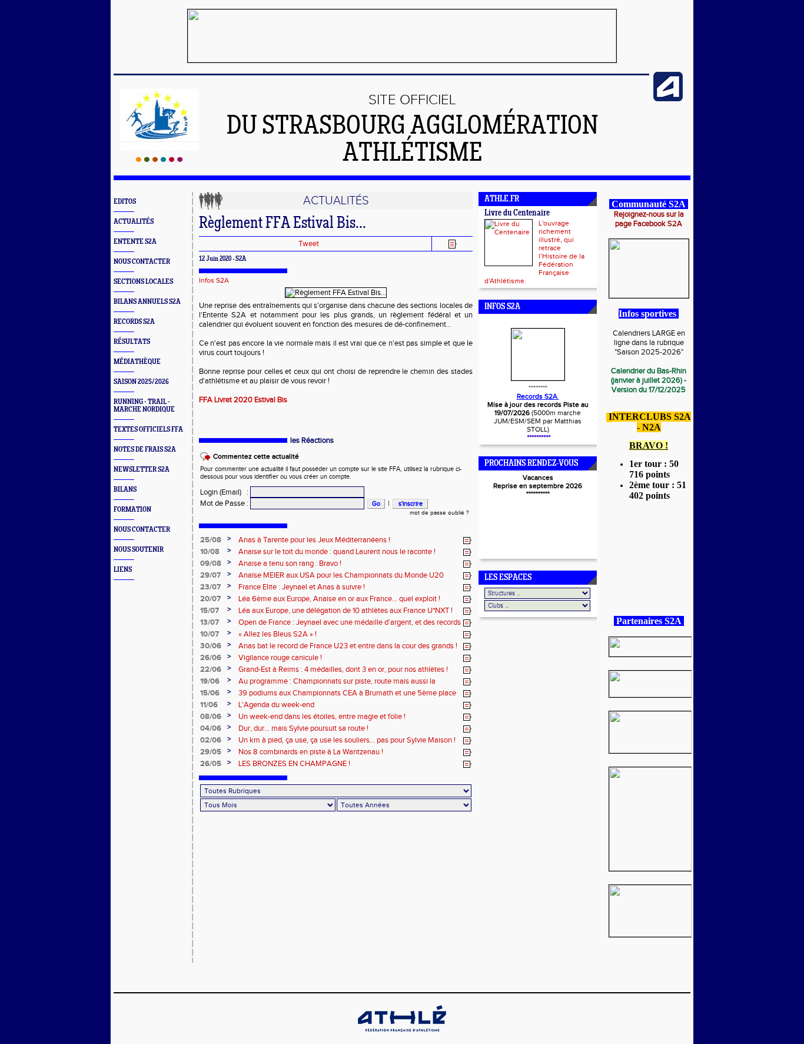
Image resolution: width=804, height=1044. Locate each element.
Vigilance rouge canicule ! (280, 657)
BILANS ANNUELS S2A (147, 302)
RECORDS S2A (134, 322)
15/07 (209, 610)
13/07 (209, 622)
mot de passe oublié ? (439, 512)
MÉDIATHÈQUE (137, 362)
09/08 (210, 563)
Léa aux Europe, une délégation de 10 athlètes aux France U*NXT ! (345, 610)
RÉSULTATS (132, 342)
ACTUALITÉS (134, 222)
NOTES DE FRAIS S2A (145, 449)
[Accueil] (159, 159)
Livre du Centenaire (517, 213)
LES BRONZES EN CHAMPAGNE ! (294, 763)
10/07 (209, 634)
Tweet (308, 243)
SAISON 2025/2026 (141, 382)
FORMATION (132, 509)
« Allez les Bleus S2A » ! (277, 634)
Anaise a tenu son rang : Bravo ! (289, 563)
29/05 (210, 752)
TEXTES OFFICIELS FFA (148, 429)
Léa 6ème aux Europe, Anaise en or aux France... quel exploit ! (339, 599)
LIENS (123, 570)
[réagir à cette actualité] (467, 540)
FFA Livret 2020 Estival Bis (243, 400)
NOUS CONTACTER (142, 262)
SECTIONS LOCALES (143, 282)
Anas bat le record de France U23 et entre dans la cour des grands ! (347, 646)
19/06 (210, 681)
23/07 (210, 587)
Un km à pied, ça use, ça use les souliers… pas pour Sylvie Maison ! (347, 740)
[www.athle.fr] (668, 99)
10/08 (210, 551)
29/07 (210, 575)
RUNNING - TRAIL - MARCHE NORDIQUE (144, 405)
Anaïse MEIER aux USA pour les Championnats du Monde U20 (341, 575)
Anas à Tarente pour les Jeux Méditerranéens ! (314, 540)
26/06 (210, 657)
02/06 (210, 740)
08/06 (210, 716)
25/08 (210, 540)
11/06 (209, 705)
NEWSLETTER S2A (142, 469)
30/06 (210, 646)
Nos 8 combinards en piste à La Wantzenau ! (310, 752)
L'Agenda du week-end (276, 705)
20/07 (210, 599)
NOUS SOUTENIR (139, 550)
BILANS (125, 489)
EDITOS (125, 202)
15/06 (210, 693)
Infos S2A (214, 280)
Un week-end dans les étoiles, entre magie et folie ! (322, 716)
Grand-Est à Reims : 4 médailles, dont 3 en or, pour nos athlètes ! (343, 669)
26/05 (210, 763)
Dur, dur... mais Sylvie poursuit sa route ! (303, 728)
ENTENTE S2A (135, 242)
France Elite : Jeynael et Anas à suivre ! (301, 587)
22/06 (210, 669)
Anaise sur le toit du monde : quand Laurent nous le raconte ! (337, 551)
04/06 (210, 728)
